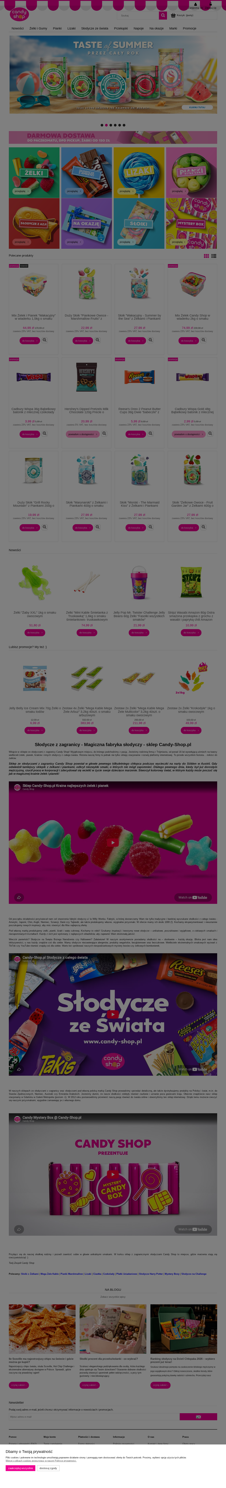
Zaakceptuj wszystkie (20, 1468)
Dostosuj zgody (48, 1468)
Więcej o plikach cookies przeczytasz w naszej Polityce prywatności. (41, 1460)
